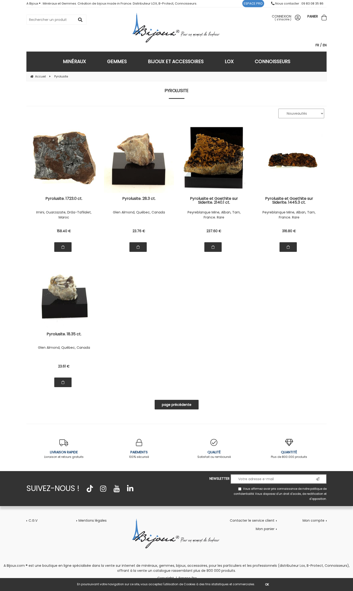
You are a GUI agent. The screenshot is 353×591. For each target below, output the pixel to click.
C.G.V (33, 520)
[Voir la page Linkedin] (130, 488)
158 (64, 231)
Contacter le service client (252, 520)
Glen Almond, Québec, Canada (139, 212)
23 (139, 231)
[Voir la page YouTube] (117, 488)
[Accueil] (176, 27)
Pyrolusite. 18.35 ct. (64, 334)
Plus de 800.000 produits (289, 454)
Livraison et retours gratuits (64, 454)
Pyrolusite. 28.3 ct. (139, 199)
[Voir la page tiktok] (90, 488)
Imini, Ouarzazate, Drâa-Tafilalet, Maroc (63, 215)
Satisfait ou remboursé (214, 454)
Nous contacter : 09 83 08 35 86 (298, 3)
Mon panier (265, 528)
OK (267, 584)
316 (289, 231)
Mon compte (313, 520)
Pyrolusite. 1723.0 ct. (63, 199)
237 (214, 231)
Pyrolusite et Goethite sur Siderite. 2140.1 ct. (214, 200)
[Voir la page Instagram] (103, 488)
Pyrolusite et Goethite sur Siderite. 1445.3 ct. (289, 200)
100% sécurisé (139, 454)
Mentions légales (93, 520)
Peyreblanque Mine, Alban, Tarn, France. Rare (214, 215)
